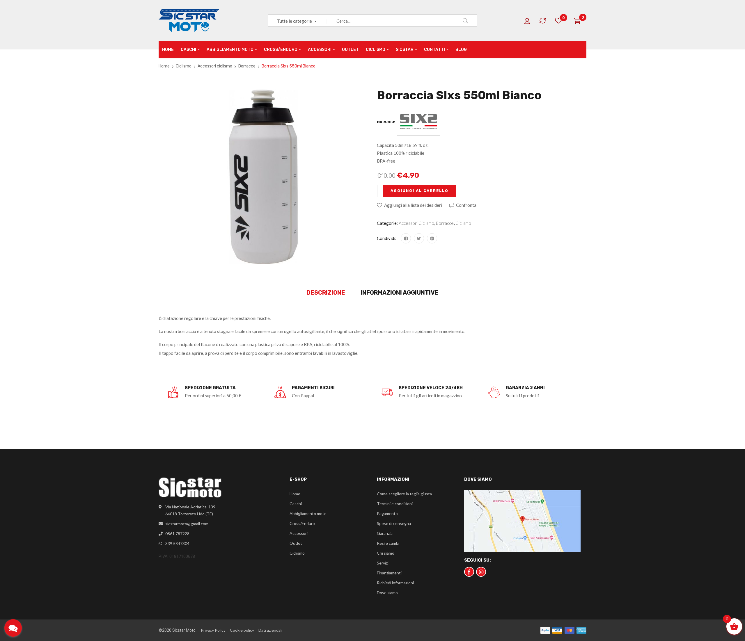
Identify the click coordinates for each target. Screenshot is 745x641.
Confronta (466, 205)
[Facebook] (406, 238)
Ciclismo (183, 66)
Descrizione (325, 292)
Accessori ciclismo (215, 66)
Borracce (247, 66)
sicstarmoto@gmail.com (186, 523)
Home (164, 66)
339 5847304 (177, 543)
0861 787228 (177, 533)
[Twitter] (419, 238)
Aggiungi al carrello (419, 190)
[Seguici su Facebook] (469, 572)
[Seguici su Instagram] (481, 572)
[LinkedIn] (432, 238)
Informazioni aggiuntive (400, 292)
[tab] (325, 292)
